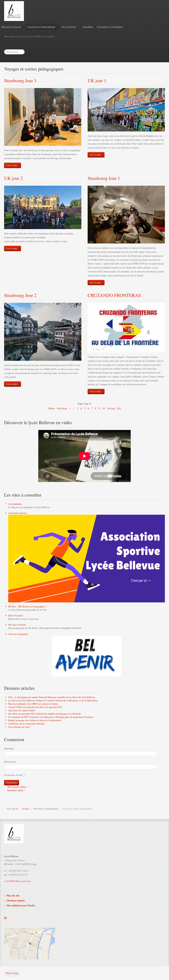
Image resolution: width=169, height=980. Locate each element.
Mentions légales (16, 900)
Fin (119, 408)
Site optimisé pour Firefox (21, 905)
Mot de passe (10, 761)
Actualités (88, 27)
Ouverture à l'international (41, 27)
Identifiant (9, 748)
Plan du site (13, 895)
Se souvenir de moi (13, 775)
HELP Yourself (15, 615)
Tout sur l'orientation (18, 634)
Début (51, 408)
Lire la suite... (12, 165)
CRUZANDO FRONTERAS (114, 295)
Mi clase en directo (17, 624)
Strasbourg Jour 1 (104, 178)
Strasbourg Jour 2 (20, 295)
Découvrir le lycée (11, 27)
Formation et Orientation (110, 27)
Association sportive (17, 513)
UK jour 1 (97, 80)
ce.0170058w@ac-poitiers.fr (17, 881)
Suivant (111, 408)
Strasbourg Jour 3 (20, 80)
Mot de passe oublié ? (17, 786)
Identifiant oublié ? (16, 790)
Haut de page (12, 973)
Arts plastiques (15, 503)
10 (103, 408)
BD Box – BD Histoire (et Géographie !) (27, 606)
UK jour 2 (13, 178)
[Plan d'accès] (29, 943)
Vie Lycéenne (69, 27)
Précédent (62, 408)
